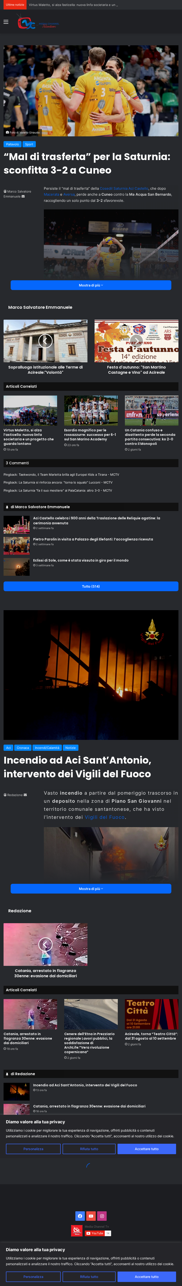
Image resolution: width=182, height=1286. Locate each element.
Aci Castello (138, 188)
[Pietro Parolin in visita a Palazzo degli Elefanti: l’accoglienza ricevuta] (17, 546)
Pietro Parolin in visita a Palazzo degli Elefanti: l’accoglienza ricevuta (93, 539)
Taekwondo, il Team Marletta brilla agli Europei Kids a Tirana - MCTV (69, 474)
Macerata (51, 194)
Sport (29, 144)
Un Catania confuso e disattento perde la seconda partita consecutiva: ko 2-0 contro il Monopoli (150, 437)
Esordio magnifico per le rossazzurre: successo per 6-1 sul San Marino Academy (90, 435)
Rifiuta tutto (89, 1277)
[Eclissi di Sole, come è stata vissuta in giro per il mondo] (17, 567)
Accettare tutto (147, 1277)
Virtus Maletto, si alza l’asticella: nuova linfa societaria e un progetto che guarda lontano (94, 5)
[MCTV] (37, 21)
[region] (91, 1264)
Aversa (69, 194)
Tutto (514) (91, 586)
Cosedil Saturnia (113, 188)
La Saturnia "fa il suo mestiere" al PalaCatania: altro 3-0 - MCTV (65, 490)
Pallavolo (12, 144)
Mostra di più (90, 285)
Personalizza (33, 1277)
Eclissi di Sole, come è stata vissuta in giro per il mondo (81, 560)
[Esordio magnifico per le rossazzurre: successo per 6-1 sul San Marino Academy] (91, 411)
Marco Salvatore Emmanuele (40, 307)
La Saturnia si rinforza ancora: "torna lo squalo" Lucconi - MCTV (66, 482)
